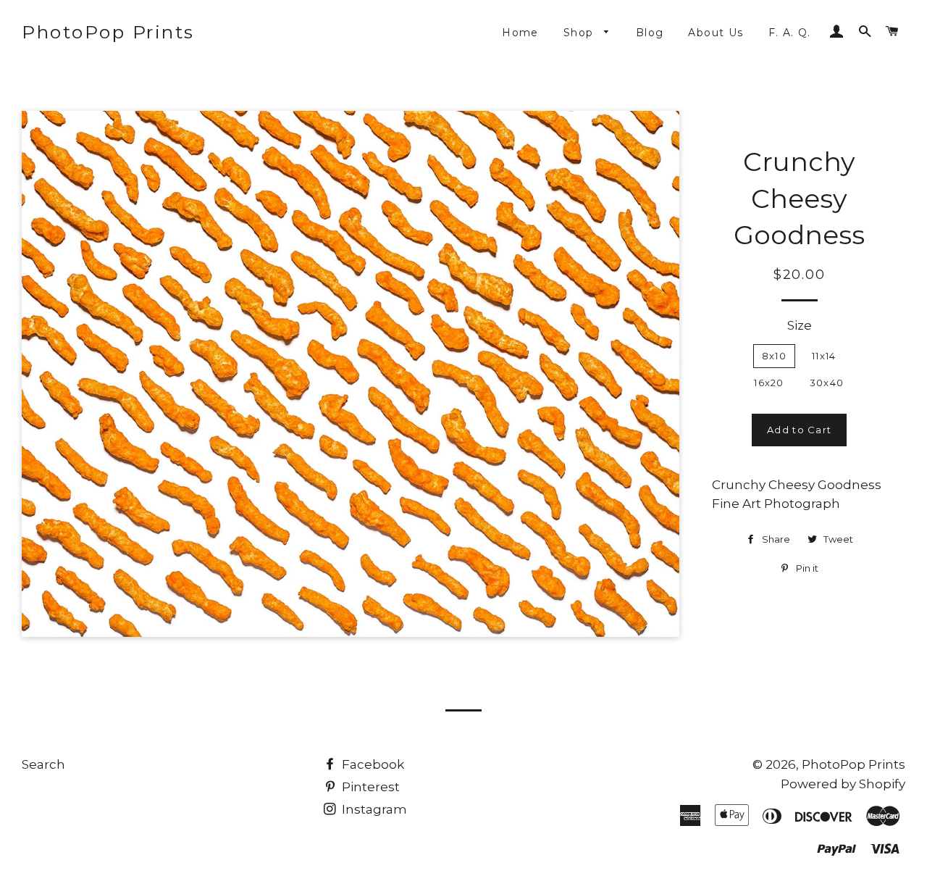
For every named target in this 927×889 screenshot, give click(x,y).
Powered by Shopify (843, 784)
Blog (650, 32)
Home (520, 32)
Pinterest (369, 787)
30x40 (827, 382)
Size (799, 325)
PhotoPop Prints (108, 32)
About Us (715, 32)
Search (43, 764)
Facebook (371, 764)
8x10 (774, 356)
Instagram (373, 809)
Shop (580, 32)
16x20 (769, 382)
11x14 (824, 356)
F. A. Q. (789, 32)
